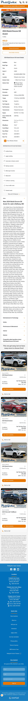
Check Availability (9, 389)
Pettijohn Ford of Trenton (13, 653)
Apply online (14, 632)
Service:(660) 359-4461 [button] (15, 603)
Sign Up (14, 683)
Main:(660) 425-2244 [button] (15, 601)
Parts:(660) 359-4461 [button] (15, 605)
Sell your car (14, 624)
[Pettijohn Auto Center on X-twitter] (14, 569)
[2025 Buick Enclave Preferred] (14, 361)
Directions (14, 628)
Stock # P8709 (5, 373)
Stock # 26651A (5, 464)
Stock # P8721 (5, 418)
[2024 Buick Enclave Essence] (14, 407)
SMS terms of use (14, 649)
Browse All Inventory (14, 48)
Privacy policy (14, 641)
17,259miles (23, 514)
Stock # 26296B (5, 510)
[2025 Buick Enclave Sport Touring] (14, 452)
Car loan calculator (14, 637)
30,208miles (23, 377)
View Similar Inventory (14, 52)
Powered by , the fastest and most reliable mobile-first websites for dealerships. (14, 693)
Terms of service (14, 645)
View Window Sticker (12, 140)
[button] (20, 2)
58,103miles (23, 423)
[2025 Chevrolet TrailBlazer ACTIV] (14, 498)
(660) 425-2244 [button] (15, 583)
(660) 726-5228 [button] (15, 592)
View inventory (14, 616)
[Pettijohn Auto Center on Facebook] (10, 569)
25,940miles (23, 468)
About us (14, 620)
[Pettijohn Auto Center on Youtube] (17, 569)
